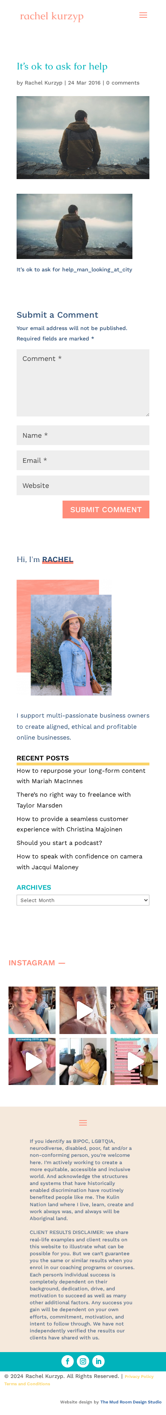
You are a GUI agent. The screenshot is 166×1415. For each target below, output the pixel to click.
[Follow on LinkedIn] (98, 1361)
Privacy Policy (139, 1376)
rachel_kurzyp (31, 994)
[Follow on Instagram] (83, 1361)
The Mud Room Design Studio (131, 1402)
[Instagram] (48, 1024)
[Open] (32, 1010)
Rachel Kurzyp (44, 83)
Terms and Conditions (27, 1383)
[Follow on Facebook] (67, 1361)
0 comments (122, 83)
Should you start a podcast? (59, 842)
